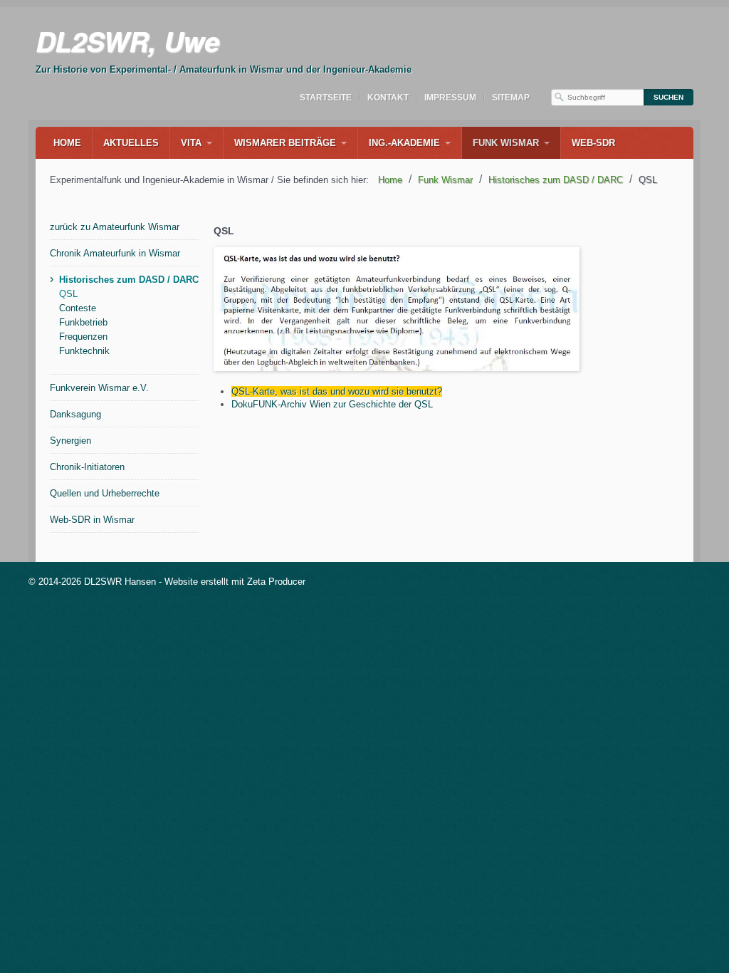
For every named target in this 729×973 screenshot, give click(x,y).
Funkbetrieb (83, 322)
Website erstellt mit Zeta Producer (234, 581)
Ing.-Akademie (404, 142)
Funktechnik (84, 350)
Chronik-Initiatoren (87, 467)
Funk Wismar (506, 142)
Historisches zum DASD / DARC (129, 279)
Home (67, 142)
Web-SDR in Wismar (92, 519)
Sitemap (511, 97)
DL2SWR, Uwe (127, 41)
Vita (191, 142)
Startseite (326, 97)
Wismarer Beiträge (285, 142)
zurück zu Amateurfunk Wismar (114, 227)
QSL (68, 293)
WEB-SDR (593, 142)
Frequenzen (83, 336)
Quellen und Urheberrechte (104, 493)
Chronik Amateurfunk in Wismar (115, 253)
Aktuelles (131, 142)
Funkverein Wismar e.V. (99, 388)
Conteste (77, 308)
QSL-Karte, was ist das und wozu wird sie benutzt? (336, 391)
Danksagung (75, 414)
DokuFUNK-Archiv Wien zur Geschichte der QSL (332, 404)
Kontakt (388, 97)
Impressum (450, 97)
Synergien (70, 440)
